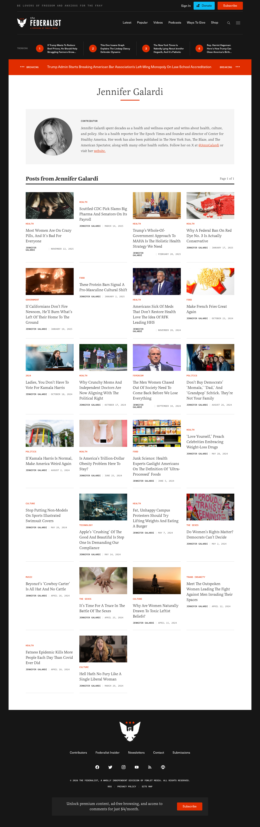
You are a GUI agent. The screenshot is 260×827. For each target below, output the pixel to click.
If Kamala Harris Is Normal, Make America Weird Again (49, 461)
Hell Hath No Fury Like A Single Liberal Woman (100, 677)
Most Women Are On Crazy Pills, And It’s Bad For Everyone (48, 235)
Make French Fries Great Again (207, 309)
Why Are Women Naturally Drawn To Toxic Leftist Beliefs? (155, 611)
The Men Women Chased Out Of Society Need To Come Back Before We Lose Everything (155, 390)
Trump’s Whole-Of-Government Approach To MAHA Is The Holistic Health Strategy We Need (157, 238)
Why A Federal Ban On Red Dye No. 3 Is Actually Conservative (209, 235)
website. (100, 151)
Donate (207, 5)
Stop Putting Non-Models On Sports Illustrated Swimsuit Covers (47, 515)
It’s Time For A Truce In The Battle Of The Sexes (102, 608)
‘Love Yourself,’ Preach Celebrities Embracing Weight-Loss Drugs (205, 442)
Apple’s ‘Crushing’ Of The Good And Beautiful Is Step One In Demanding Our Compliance (101, 540)
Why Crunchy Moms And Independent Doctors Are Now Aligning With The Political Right (100, 390)
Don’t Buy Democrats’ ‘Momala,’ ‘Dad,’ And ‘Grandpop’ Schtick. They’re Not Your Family (210, 390)
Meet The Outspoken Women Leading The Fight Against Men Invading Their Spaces (210, 591)
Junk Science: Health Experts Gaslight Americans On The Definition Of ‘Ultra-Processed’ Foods (156, 466)
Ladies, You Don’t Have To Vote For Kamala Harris (47, 385)
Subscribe (230, 5)
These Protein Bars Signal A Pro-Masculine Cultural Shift (103, 287)
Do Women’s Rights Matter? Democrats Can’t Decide (210, 535)
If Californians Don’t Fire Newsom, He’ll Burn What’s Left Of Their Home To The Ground (49, 314)
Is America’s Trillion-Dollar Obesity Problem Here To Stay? (101, 463)
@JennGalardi (209, 145)
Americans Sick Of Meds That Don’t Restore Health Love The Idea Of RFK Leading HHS (154, 314)
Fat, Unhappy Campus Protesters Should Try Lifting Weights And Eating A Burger (155, 518)
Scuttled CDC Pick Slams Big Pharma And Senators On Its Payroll (103, 214)
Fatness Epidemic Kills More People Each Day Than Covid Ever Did (49, 657)
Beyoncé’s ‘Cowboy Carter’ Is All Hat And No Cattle (48, 586)
